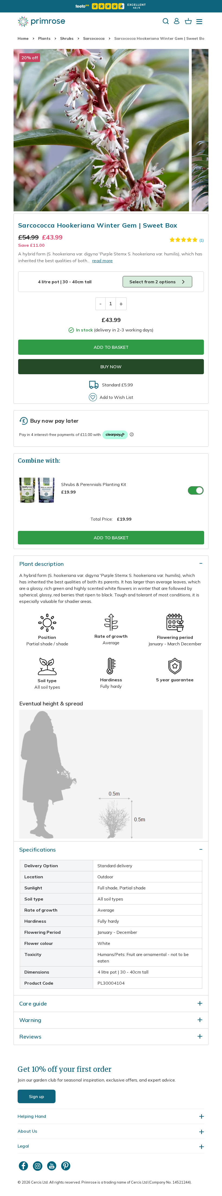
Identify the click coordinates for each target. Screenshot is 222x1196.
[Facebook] (24, 1166)
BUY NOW (111, 366)
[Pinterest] (66, 1166)
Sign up (36, 1096)
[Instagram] (38, 1166)
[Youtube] (52, 1166)
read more (102, 260)
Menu (200, 23)
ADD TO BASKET (111, 347)
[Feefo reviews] (111, 6)
